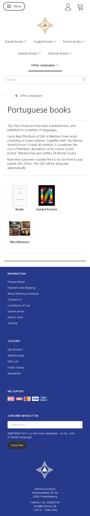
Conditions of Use (19, 305)
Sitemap (13, 323)
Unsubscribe (38, 445)
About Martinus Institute (23, 293)
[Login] (68, 6)
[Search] (84, 80)
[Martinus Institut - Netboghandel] (45, 25)
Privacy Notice (16, 282)
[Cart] (80, 6)
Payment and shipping (21, 287)
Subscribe (17, 445)
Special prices (16, 311)
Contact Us (14, 299)
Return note (15, 317)
